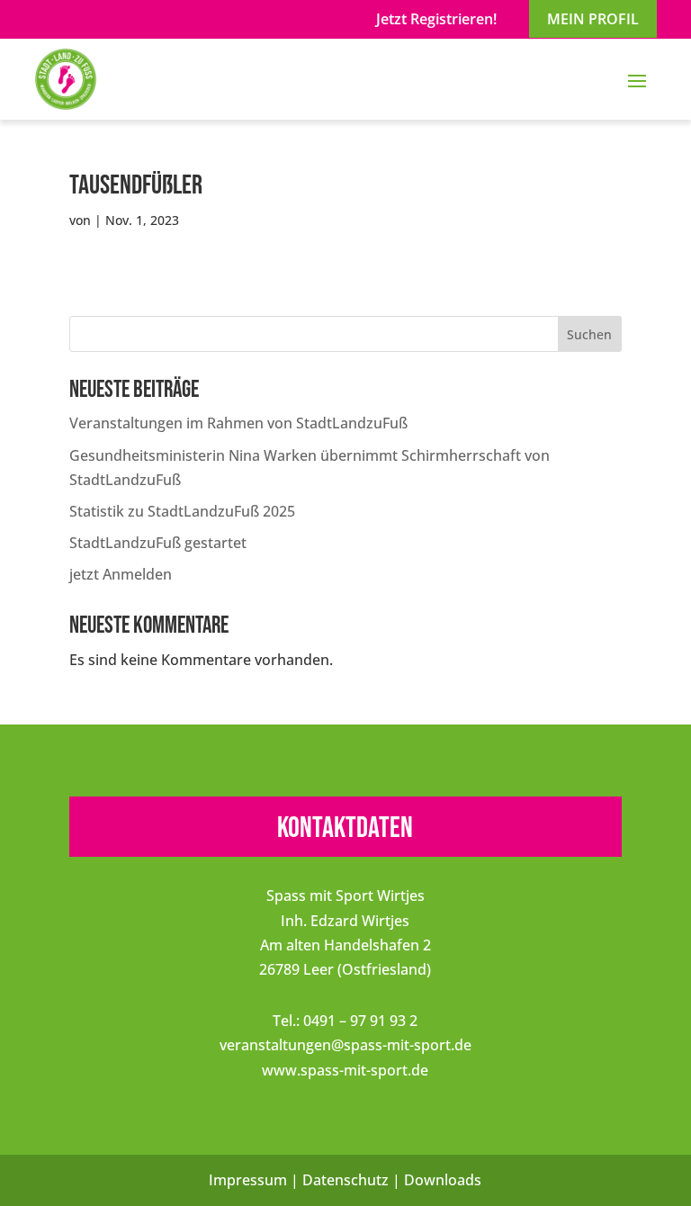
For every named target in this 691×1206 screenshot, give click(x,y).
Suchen (589, 334)
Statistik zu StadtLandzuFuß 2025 (182, 511)
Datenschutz (345, 1180)
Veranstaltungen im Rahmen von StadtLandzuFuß (238, 423)
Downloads (442, 1180)
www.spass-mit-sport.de (345, 1070)
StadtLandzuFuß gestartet (158, 543)
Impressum (248, 1180)
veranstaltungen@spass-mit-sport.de (345, 1045)
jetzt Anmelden (120, 574)
